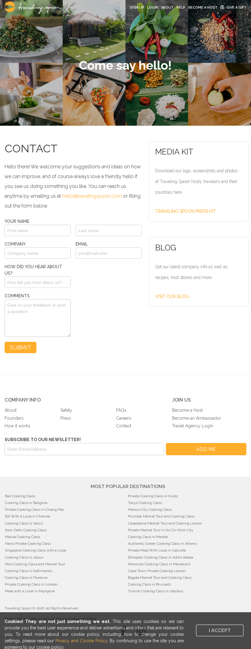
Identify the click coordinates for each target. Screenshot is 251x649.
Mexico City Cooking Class (150, 509)
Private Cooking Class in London (31, 584)
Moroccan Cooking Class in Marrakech (159, 564)
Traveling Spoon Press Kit (185, 211)
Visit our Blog (172, 296)
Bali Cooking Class (20, 496)
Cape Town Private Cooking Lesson (157, 571)
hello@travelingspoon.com (92, 196)
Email (82, 244)
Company (15, 244)
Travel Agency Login (192, 425)
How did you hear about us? (33, 270)
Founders (14, 418)
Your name (17, 221)
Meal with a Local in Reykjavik (30, 591)
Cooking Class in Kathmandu (29, 571)
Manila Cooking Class (22, 537)
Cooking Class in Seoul (24, 523)
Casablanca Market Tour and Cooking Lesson (165, 523)
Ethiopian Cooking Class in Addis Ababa (160, 557)
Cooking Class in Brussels (149, 584)
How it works (17, 425)
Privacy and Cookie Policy (81, 640)
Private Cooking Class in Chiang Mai (34, 509)
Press (65, 418)
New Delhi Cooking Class (26, 530)
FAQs (121, 410)
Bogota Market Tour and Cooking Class (160, 577)
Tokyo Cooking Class (145, 503)
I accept (220, 630)
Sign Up (137, 8)
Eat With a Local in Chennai (27, 516)
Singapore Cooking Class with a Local (35, 550)
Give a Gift (236, 8)
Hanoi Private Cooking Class (28, 543)
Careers (123, 418)
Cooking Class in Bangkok (26, 503)
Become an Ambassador (196, 418)
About (167, 8)
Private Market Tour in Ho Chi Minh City (160, 530)
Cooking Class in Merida (148, 537)
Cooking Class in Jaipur (24, 557)
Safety (66, 410)
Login (152, 8)
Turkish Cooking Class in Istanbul (155, 591)
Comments (17, 295)
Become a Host (202, 8)
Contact (123, 425)
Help (181, 8)
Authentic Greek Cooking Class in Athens (162, 543)
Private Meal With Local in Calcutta (157, 550)
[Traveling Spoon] (35, 8)
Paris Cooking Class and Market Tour (35, 564)
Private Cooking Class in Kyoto (153, 496)
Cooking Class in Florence (26, 577)
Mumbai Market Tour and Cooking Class (161, 516)
